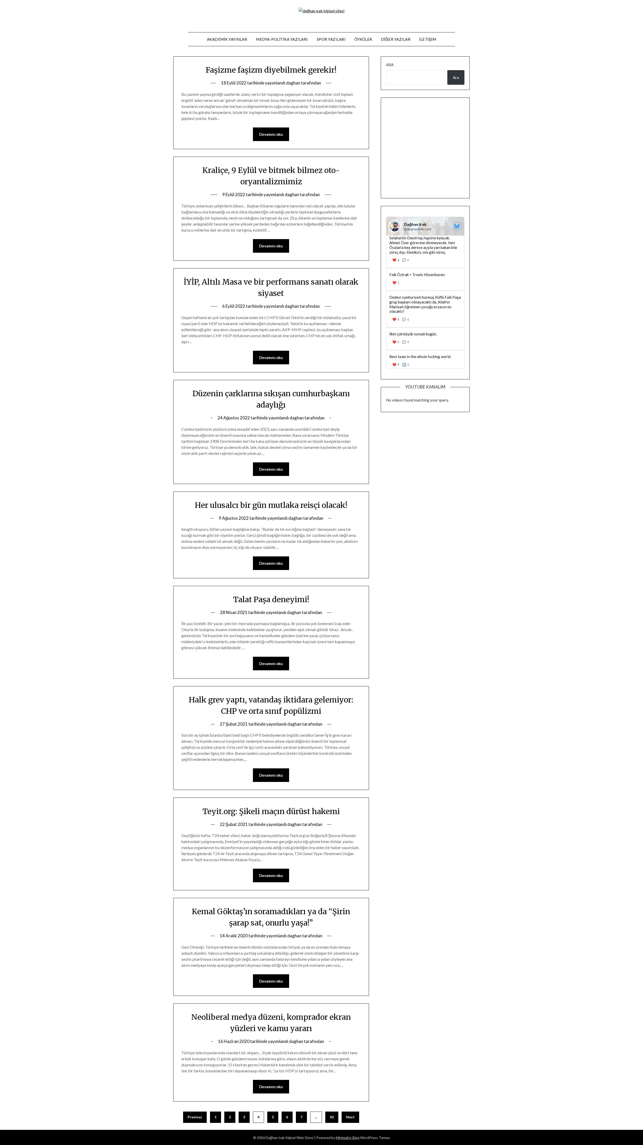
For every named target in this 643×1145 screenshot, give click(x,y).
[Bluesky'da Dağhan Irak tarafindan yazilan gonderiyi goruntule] (425, 279)
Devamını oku (271, 134)
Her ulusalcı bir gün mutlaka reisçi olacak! (271, 505)
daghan (293, 82)
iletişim (427, 39)
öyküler (363, 39)
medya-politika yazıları (282, 39)
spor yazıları (331, 39)
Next (350, 1117)
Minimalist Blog (347, 1137)
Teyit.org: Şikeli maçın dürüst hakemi (271, 811)
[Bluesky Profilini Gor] (457, 226)
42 (332, 1117)
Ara (390, 64)
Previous (195, 1117)
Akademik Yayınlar (227, 39)
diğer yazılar (396, 39)
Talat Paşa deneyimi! (271, 599)
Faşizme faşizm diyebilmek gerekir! (271, 70)
